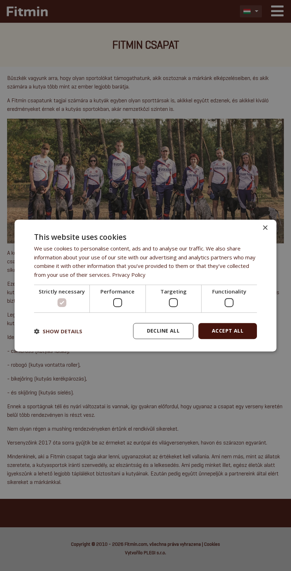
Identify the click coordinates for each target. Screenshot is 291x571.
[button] (58, 331)
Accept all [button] (227, 331)
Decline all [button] (163, 331)
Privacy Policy (129, 274)
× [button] (265, 228)
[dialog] (145, 286)
